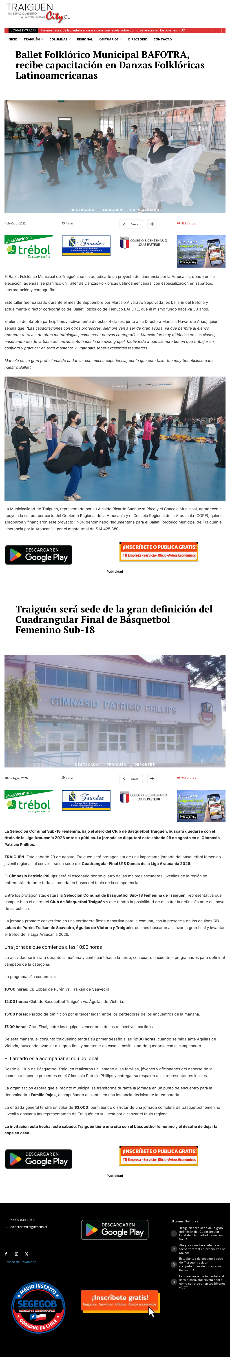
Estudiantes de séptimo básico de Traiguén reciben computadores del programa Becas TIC (201, 1264)
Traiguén (112, 210)
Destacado (83, 210)
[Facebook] (6, 1254)
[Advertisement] (133, 6)
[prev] (211, 30)
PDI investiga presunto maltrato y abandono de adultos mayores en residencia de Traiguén (111, 30)
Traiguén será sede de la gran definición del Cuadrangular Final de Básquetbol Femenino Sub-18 (201, 1233)
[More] (152, 224)
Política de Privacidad (20, 1262)
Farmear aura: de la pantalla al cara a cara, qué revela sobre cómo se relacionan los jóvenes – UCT (202, 1281)
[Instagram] (16, 1254)
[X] (26, 1254)
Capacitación (144, 210)
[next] (218, 30)
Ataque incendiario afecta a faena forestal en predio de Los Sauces (202, 1249)
